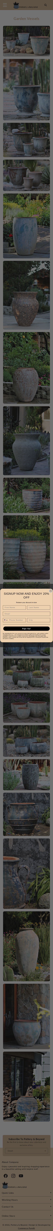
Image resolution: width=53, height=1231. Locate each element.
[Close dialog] (50, 591)
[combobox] (5, 620)
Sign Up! (26, 629)
